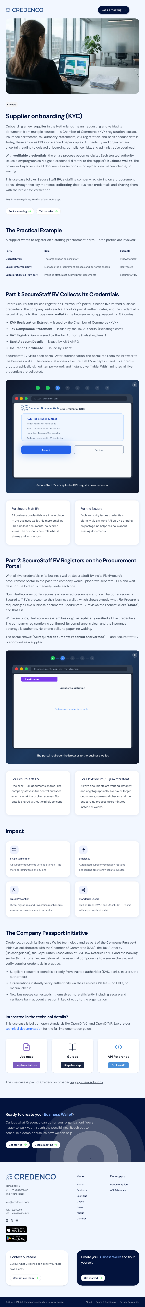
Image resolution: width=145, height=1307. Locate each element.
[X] (12, 1220)
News (80, 1207)
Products (82, 1190)
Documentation (119, 1184)
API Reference (118, 1190)
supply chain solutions (86, 1082)
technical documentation (24, 1029)
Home (80, 1184)
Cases (80, 1201)
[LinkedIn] (7, 1220)
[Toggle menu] (136, 10)
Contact (81, 1218)
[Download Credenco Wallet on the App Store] (37, 1229)
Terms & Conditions (106, 1302)
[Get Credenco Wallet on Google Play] (37, 1238)
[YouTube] (17, 1220)
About (80, 1212)
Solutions (82, 1195)
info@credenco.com (17, 1202)
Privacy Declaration (129, 1302)
